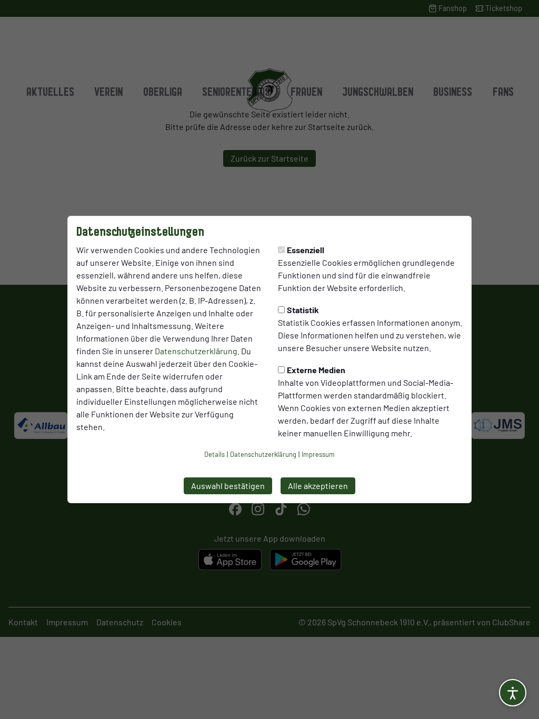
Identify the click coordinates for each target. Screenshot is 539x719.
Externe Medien (316, 370)
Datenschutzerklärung (196, 351)
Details (214, 454)
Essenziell (305, 250)
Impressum (318, 454)
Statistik (303, 310)
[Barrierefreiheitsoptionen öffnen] (512, 692)
